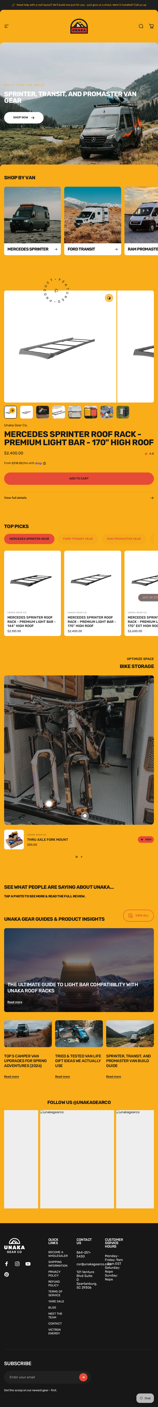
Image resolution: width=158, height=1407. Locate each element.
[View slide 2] (81, 856)
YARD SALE (56, 1301)
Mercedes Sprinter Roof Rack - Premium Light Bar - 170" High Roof (92, 621)
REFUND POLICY (54, 1283)
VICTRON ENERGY (54, 1331)
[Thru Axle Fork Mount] (14, 839)
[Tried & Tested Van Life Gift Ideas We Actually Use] (79, 1033)
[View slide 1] (76, 856)
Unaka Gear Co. (16, 425)
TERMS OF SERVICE (55, 1293)
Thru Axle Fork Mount (47, 840)
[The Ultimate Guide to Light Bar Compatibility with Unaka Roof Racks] (79, 970)
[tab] (29, 539)
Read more (14, 1002)
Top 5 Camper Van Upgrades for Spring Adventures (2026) (25, 1061)
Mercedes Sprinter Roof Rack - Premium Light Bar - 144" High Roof (31, 621)
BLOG (52, 1307)
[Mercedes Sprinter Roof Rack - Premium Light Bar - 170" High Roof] (92, 579)
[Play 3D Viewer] (109, 298)
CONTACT (55, 1323)
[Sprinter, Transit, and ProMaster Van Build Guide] (130, 1033)
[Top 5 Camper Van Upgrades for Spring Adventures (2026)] (28, 1033)
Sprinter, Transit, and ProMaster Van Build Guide (128, 1061)
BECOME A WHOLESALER (58, 1254)
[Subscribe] (83, 1377)
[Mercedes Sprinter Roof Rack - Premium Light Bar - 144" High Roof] (32, 579)
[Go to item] (10, 412)
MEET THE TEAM (55, 1315)
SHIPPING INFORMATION (57, 1263)
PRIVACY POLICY (54, 1273)
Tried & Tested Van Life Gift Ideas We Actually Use (78, 1061)
